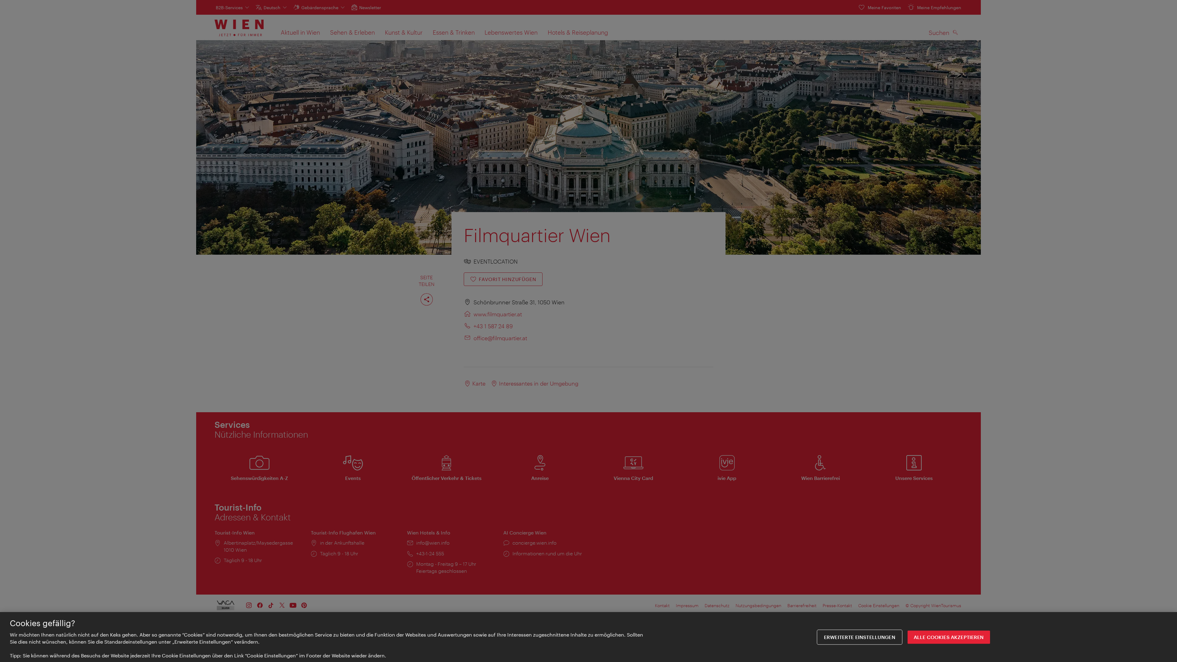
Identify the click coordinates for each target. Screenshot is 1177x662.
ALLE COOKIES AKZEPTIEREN (949, 637)
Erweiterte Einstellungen (859, 637)
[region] (588, 637)
